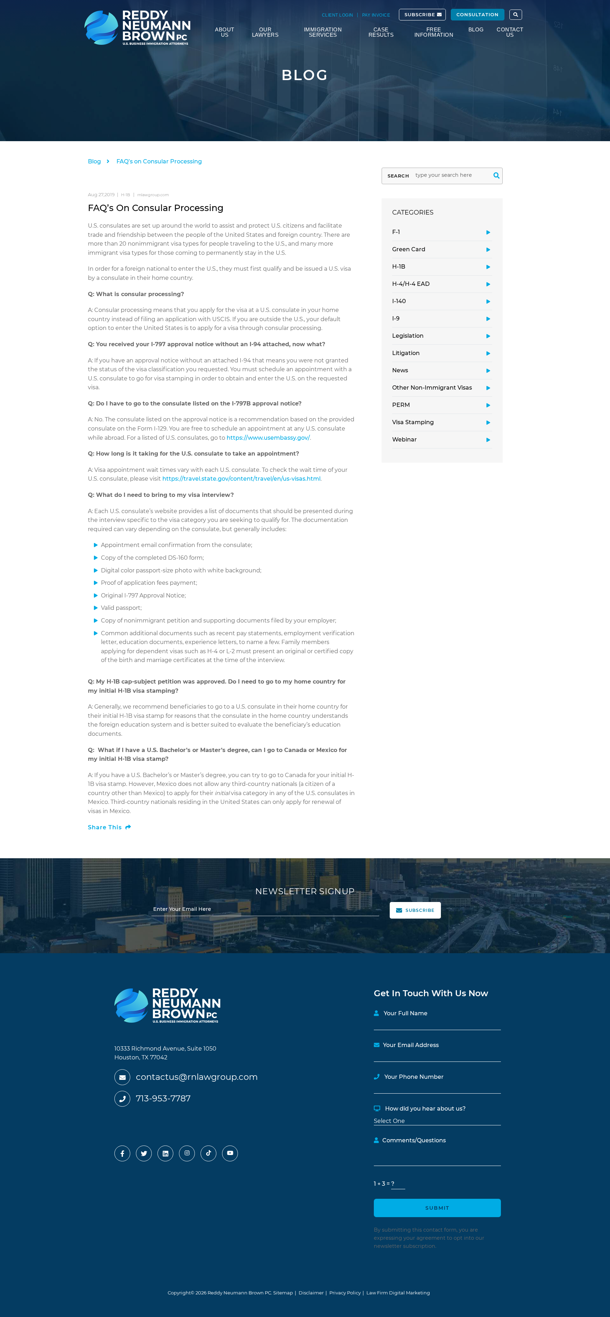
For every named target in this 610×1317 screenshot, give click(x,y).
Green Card (408, 249)
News (400, 370)
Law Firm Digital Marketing (398, 1292)
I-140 (399, 301)
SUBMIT (437, 1208)
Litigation (406, 353)
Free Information (434, 32)
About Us (224, 32)
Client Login (337, 15)
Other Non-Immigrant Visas (432, 387)
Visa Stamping (413, 422)
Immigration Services (323, 32)
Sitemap (283, 1292)
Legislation (408, 335)
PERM (401, 405)
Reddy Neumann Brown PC (239, 1292)
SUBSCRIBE (419, 910)
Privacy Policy (345, 1292)
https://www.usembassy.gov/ (268, 437)
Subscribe (421, 14)
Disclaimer (311, 1292)
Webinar (404, 439)
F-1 (396, 232)
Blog (476, 29)
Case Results (381, 32)
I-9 (396, 318)
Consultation (477, 14)
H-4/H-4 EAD (411, 284)
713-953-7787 (163, 1098)
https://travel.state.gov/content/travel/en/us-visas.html (241, 478)
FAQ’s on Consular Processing (159, 161)
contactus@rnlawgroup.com (197, 1077)
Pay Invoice (376, 15)
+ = (382, 1183)
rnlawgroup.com (153, 194)
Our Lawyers (265, 32)
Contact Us (510, 32)
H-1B (398, 266)
